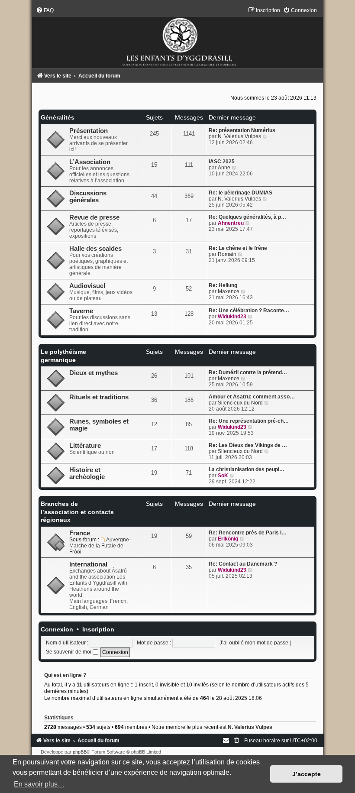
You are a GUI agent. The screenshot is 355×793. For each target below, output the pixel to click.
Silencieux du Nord (240, 403)
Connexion (57, 629)
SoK (223, 476)
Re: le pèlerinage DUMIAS (240, 193)
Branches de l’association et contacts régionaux (77, 511)
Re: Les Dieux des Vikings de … (248, 445)
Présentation (88, 130)
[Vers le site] (177, 37)
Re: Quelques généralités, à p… (247, 217)
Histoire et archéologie (87, 473)
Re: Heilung (223, 285)
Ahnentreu (231, 223)
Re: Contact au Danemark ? (243, 564)
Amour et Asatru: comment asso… (252, 397)
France (79, 533)
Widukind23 (232, 317)
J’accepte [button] (306, 773)
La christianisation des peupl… (246, 469)
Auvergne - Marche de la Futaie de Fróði (100, 546)
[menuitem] (45, 10)
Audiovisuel (87, 285)
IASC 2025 (222, 162)
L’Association (89, 162)
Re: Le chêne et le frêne (238, 248)
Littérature (85, 445)
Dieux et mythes (93, 372)
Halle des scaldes (95, 248)
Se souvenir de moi (69, 652)
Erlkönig (228, 539)
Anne (224, 168)
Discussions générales (87, 197)
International (88, 564)
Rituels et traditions (99, 397)
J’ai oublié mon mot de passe (253, 643)
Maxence (228, 291)
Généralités (57, 117)
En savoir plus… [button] (39, 784)
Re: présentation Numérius (242, 130)
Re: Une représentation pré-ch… (249, 421)
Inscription (98, 629)
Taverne (81, 310)
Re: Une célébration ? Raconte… (249, 310)
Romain (227, 254)
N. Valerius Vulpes (239, 136)
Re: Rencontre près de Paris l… (248, 533)
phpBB (80, 751)
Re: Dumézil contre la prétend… (248, 372)
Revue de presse (94, 217)
